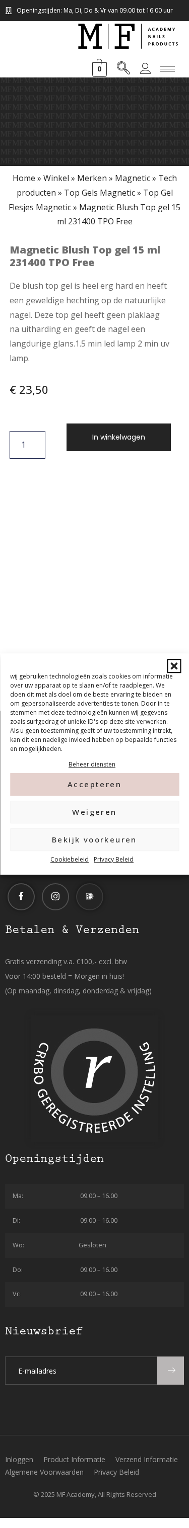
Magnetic (132, 178)
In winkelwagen (118, 437)
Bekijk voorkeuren (94, 840)
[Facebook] (21, 896)
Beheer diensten (92, 764)
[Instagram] (55, 896)
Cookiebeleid (69, 859)
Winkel (56, 178)
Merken (92, 178)
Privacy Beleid (114, 859)
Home (24, 178)
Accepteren (94, 785)
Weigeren (94, 812)
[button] (174, 666)
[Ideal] (89, 896)
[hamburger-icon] (167, 69)
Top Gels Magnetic (99, 192)
